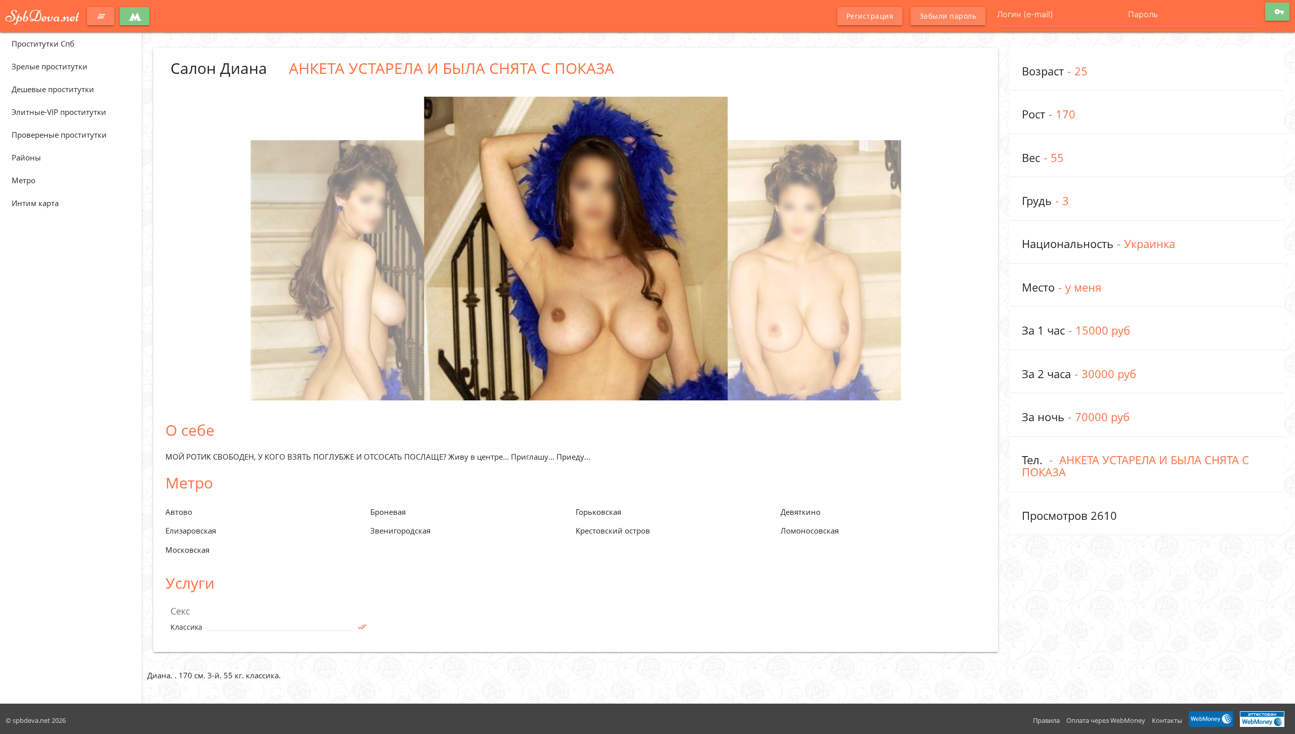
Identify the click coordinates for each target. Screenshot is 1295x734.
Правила (1046, 720)
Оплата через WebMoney (1105, 720)
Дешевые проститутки (53, 89)
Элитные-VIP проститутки (59, 112)
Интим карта (35, 203)
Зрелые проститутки (50, 66)
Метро (23, 180)
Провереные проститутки (59, 135)
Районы (26, 157)
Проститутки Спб (43, 43)
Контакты (1167, 720)
